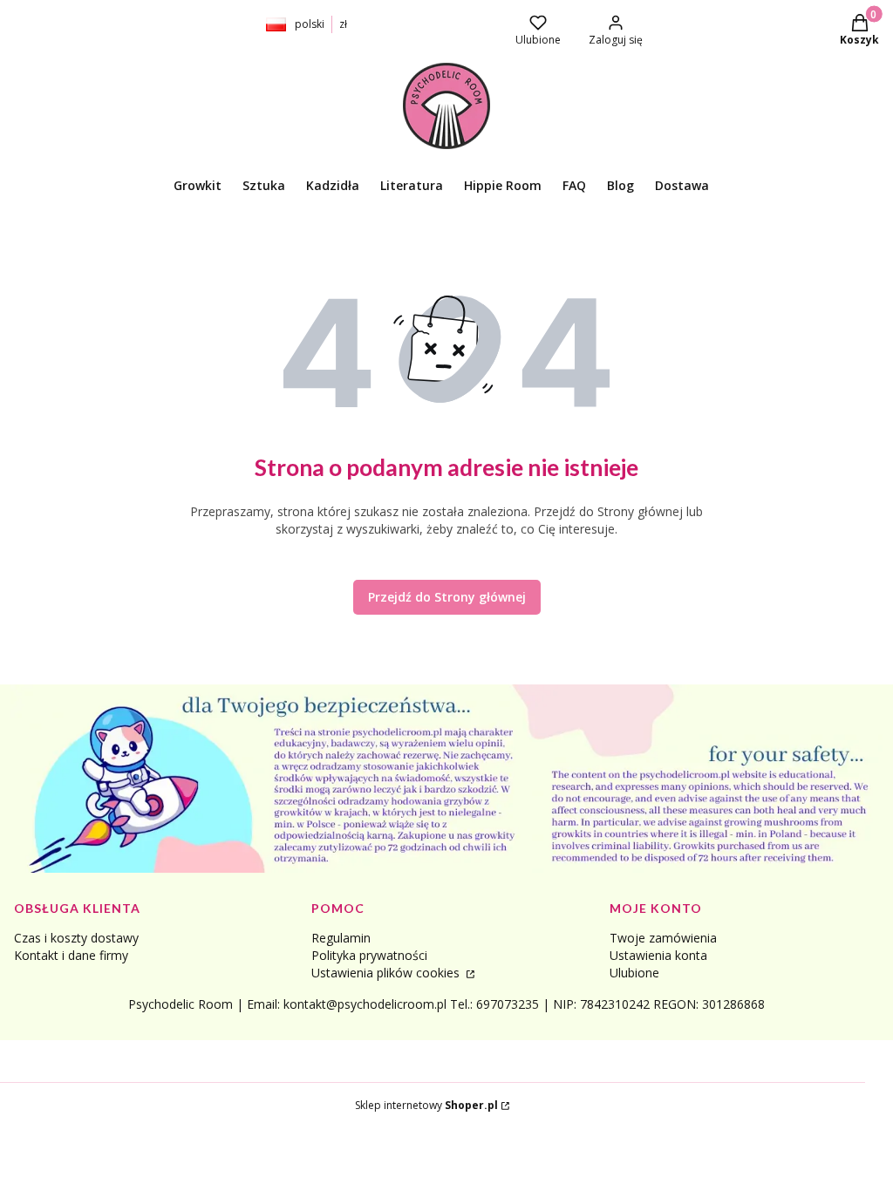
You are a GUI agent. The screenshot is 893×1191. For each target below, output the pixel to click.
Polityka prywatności (369, 955)
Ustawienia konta (658, 955)
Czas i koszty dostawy (76, 937)
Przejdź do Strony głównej (447, 597)
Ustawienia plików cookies (387, 972)
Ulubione (634, 972)
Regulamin (341, 937)
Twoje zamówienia (663, 937)
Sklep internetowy (426, 1105)
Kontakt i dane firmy (71, 955)
